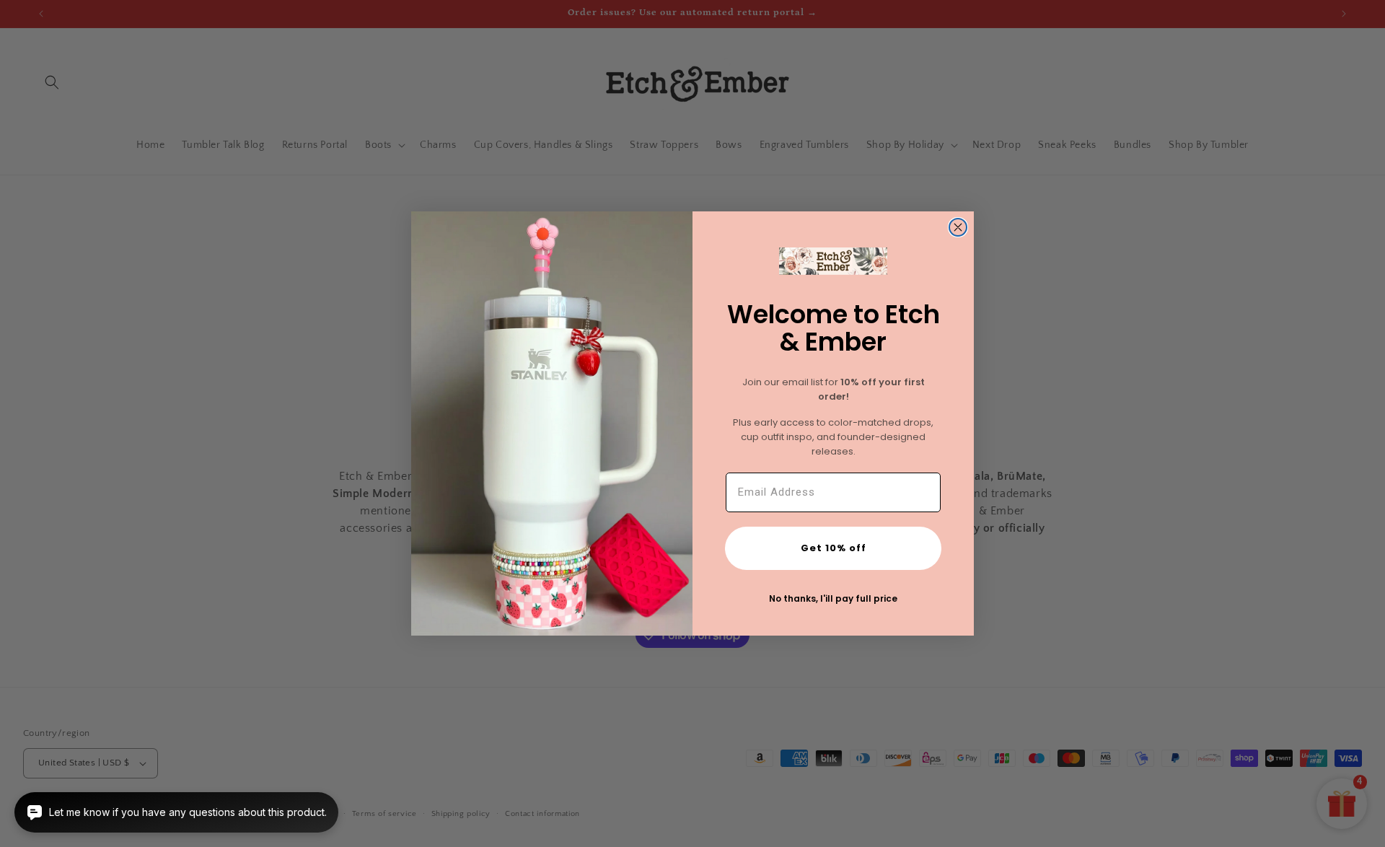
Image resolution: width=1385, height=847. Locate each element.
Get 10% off (833, 548)
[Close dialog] (958, 227)
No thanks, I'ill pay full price (833, 598)
